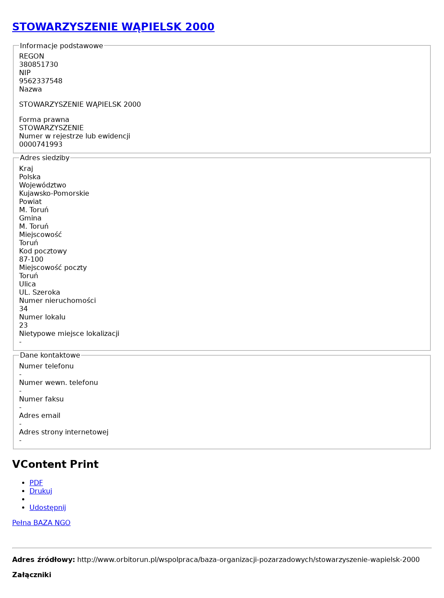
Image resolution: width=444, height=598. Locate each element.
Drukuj (40, 491)
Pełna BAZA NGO (41, 523)
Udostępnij (47, 507)
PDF (36, 483)
